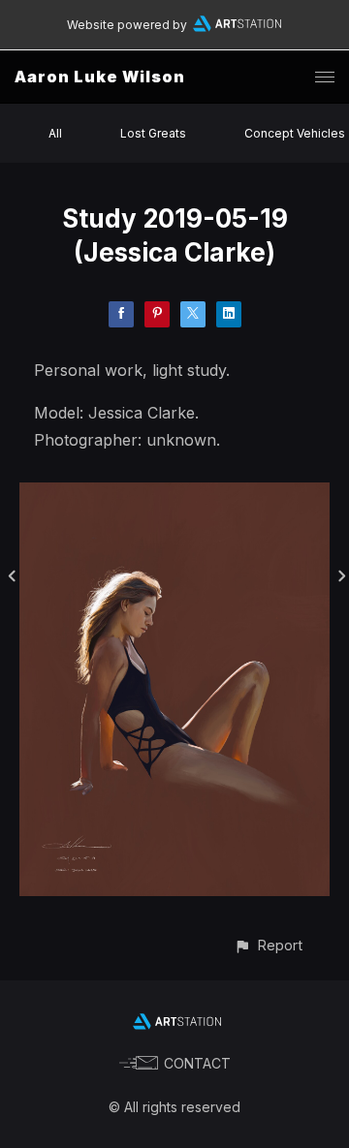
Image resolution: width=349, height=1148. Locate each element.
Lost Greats (153, 133)
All (55, 133)
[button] (268, 945)
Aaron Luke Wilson (100, 76)
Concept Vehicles (294, 133)
